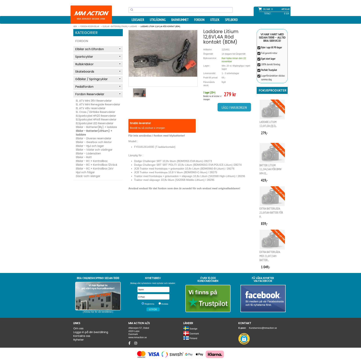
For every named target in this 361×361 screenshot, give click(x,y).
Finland (193, 338)
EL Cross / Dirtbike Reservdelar (95, 112)
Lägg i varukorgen (234, 107)
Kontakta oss (81, 336)
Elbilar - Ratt (84, 157)
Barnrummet (180, 20)
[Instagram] (135, 343)
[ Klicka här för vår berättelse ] (98, 311)
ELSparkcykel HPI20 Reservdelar (96, 116)
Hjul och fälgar (85, 172)
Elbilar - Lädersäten (88, 153)
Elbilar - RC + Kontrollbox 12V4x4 (96, 165)
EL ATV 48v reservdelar (90, 108)
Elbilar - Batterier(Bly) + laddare (96, 127)
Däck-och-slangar (88, 176)
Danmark (194, 333)
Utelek (214, 20)
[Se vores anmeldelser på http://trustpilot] (208, 298)
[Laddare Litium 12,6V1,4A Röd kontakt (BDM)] (163, 53)
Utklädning (158, 20)
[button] (244, 338)
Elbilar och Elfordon (89, 49)
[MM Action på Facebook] (263, 298)
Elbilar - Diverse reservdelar (93, 138)
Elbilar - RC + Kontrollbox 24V (94, 168)
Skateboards (84, 71)
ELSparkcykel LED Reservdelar (94, 123)
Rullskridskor (84, 64)
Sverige (193, 328)
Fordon (199, 20)
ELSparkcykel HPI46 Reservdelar (96, 119)
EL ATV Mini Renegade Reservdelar (98, 104)
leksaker (138, 20)
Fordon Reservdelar (89, 94)
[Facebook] (129, 343)
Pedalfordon (84, 86)
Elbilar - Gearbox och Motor (94, 142)
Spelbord (231, 20)
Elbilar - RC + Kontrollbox (92, 161)
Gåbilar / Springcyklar (91, 79)
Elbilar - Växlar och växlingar (94, 150)
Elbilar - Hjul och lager (90, 146)
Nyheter (78, 340)
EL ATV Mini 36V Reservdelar (94, 101)
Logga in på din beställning (90, 332)
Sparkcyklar (84, 56)
